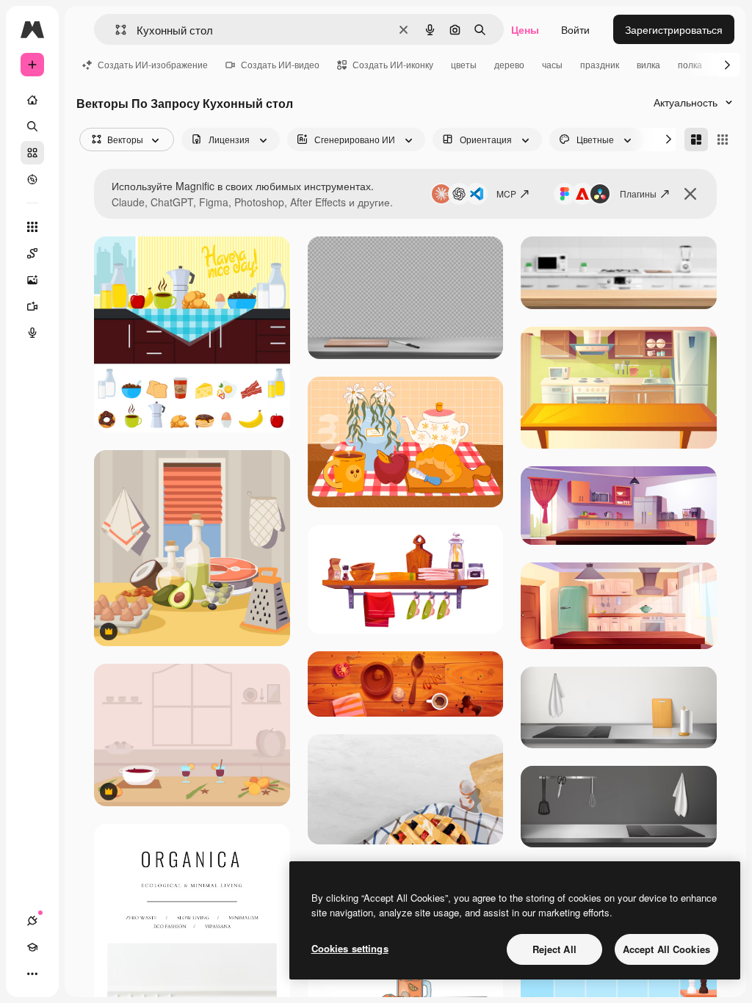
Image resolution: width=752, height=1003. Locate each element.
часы (552, 64)
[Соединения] (32, 921)
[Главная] (32, 100)
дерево (509, 64)
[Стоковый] (32, 152)
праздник (599, 64)
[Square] (722, 139)
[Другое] (32, 973)
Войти (575, 29)
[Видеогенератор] (32, 306)
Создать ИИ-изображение (153, 64)
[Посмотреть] (32, 179)
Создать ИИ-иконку (392, 64)
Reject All (554, 949)
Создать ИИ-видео (280, 64)
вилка (648, 64)
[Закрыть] (690, 194)
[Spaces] (32, 253)
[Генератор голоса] (32, 332)
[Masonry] (696, 139)
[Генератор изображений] (32, 280)
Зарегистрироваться (674, 29)
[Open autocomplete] (115, 29)
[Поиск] (32, 126)
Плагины (638, 193)
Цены (525, 29)
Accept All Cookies (666, 949)
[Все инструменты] (32, 227)
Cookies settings (349, 948)
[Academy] (32, 947)
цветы (464, 64)
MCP (506, 193)
